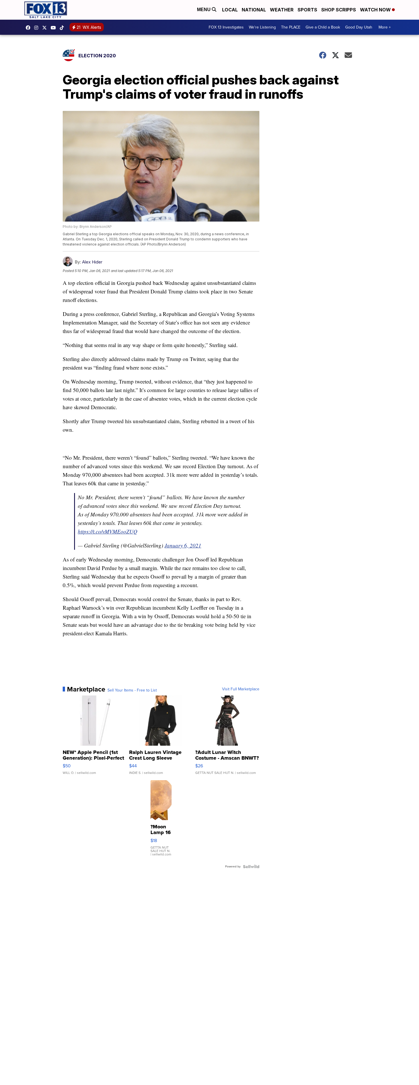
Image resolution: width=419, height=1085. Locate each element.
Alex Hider (92, 262)
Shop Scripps (338, 10)
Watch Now (376, 10)
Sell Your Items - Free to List (132, 690)
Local (230, 10)
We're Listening (262, 27)
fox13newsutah (29, 27)
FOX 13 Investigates (226, 27)
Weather (282, 10)
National (254, 10)
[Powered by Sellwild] (251, 867)
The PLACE (290, 27)
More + (385, 27)
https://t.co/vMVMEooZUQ (107, 531)
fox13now (37, 27)
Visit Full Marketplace (240, 689)
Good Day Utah (358, 27)
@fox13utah (63, 27)
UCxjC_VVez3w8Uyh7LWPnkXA (55, 27)
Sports (307, 10)
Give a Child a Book (323, 27)
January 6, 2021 (182, 545)
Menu (204, 9)
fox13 (46, 27)
